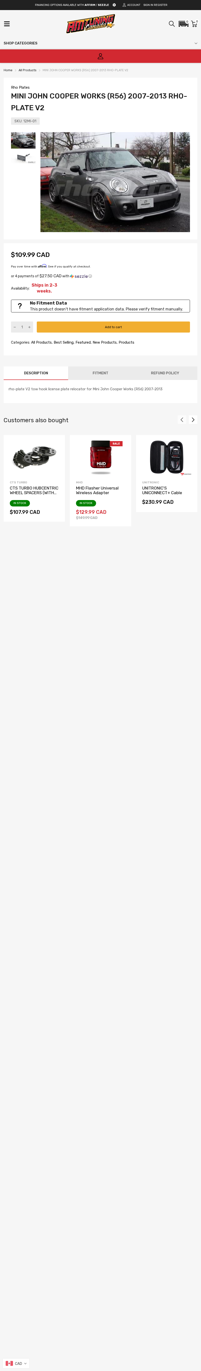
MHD (79, 482)
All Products (41, 342)
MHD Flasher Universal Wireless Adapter (97, 490)
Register (160, 5)
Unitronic (150, 482)
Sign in (148, 5)
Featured (83, 342)
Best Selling (63, 342)
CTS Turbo (18, 482)
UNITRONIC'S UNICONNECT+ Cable (162, 490)
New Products (104, 342)
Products (126, 342)
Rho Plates (20, 87)
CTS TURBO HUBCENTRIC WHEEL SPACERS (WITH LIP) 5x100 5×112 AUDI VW (34, 493)
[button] (183, 24)
